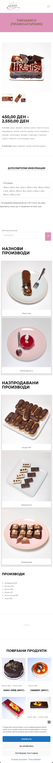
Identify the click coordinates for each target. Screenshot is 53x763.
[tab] (26, 168)
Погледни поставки (26, 753)
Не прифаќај (26, 746)
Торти (26, 625)
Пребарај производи (9, 230)
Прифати (26, 739)
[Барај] (48, 236)
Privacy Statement (35, 759)
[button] (49, 722)
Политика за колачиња (19, 759)
